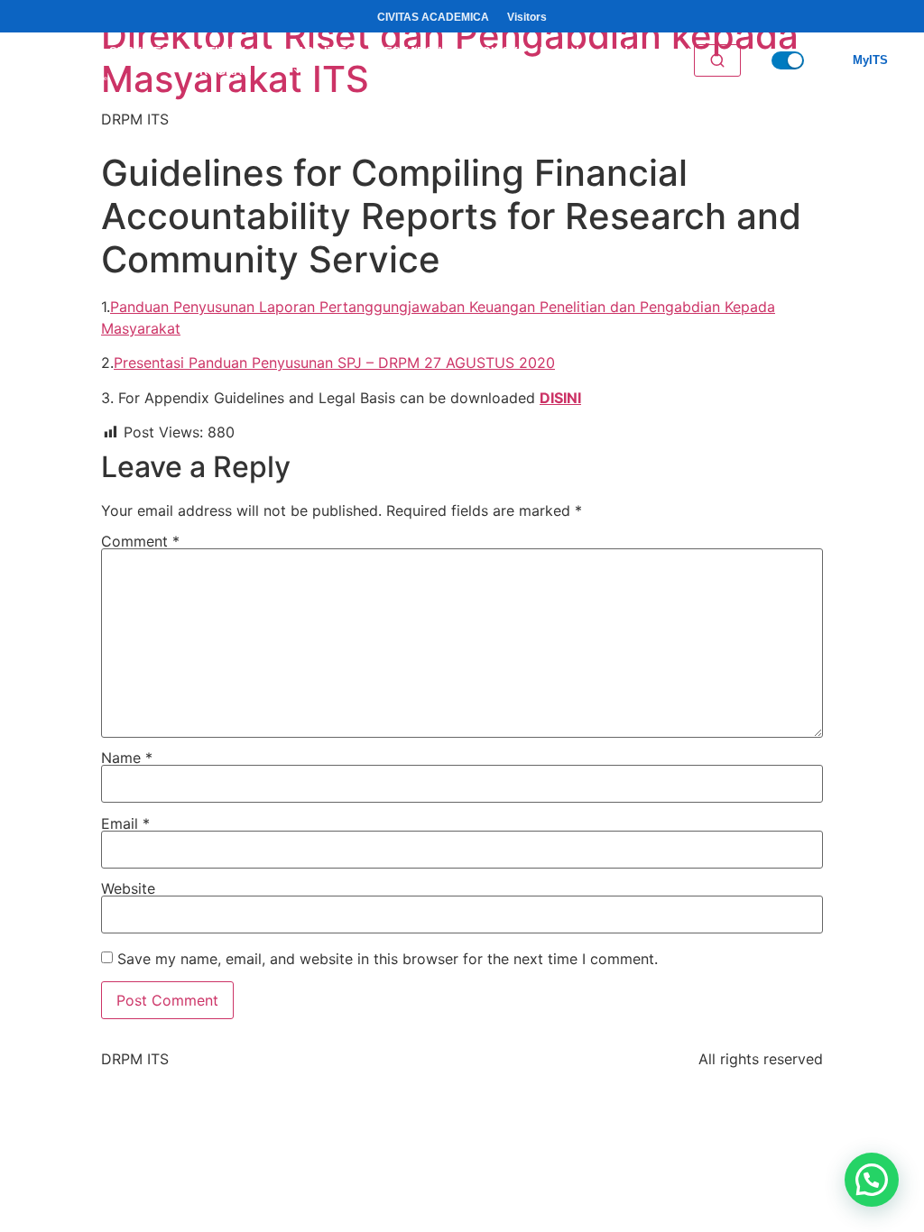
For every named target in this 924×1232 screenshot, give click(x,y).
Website (128, 888)
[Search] (717, 60)
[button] (872, 1180)
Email (125, 823)
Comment (140, 541)
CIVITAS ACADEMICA (433, 17)
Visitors (527, 17)
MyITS (870, 60)
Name (126, 757)
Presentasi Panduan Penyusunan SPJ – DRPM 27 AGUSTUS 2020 (334, 363)
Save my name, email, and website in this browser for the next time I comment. (387, 959)
